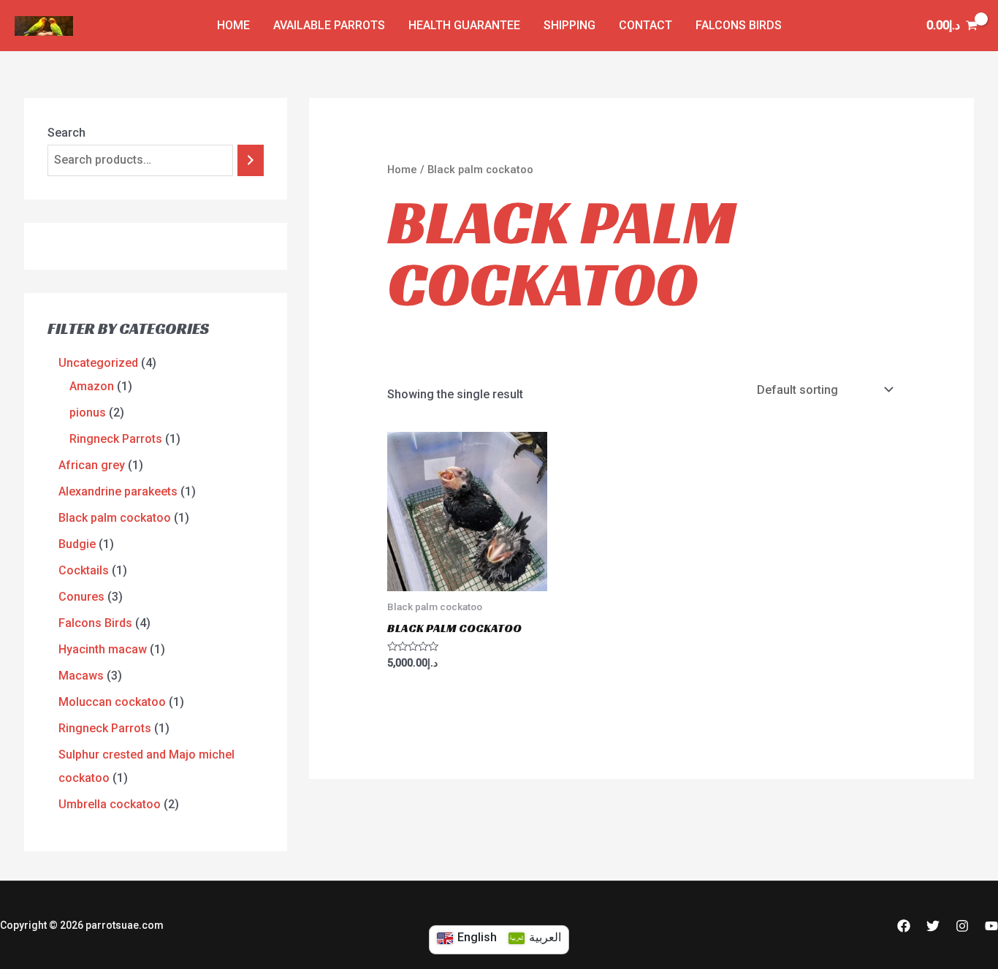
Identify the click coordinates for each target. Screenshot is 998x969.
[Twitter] (933, 925)
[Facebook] (903, 925)
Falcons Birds (739, 25)
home (233, 25)
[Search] (250, 160)
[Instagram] (962, 925)
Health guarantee (464, 25)
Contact (645, 25)
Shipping (569, 25)
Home (402, 169)
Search (66, 133)
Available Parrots (329, 25)
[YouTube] (991, 925)
